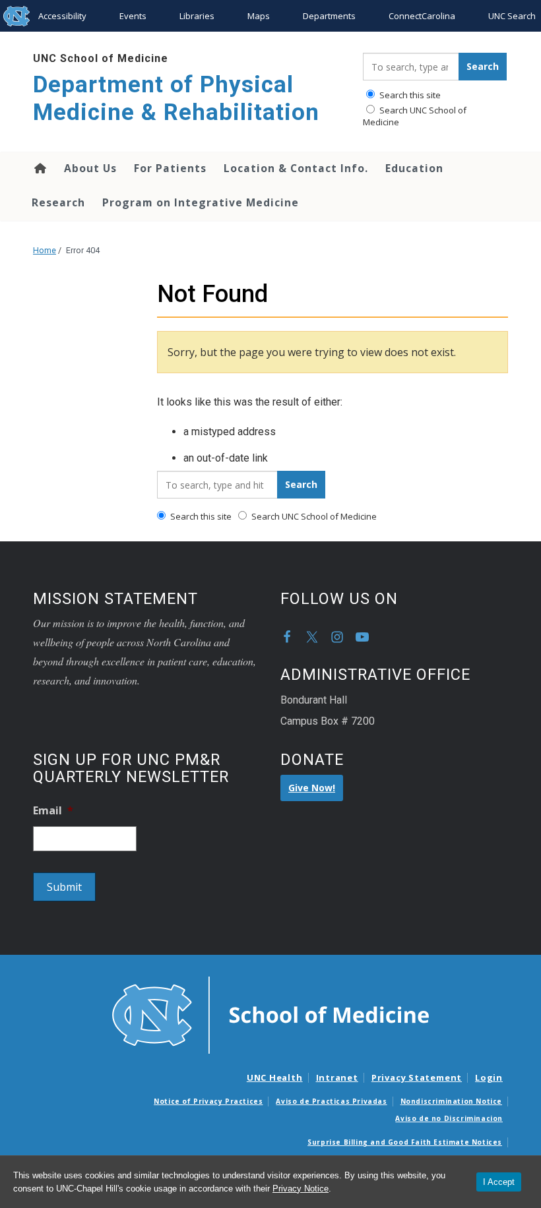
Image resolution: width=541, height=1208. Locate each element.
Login (489, 1077)
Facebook (287, 637)
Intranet (337, 1077)
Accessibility (62, 16)
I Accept (499, 1182)
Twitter (312, 637)
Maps (258, 16)
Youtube (362, 637)
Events (132, 16)
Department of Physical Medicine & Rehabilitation (176, 98)
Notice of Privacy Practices (208, 1101)
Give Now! (311, 787)
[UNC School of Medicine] (270, 1014)
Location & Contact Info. (296, 168)
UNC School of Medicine (100, 58)
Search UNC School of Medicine (414, 116)
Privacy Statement (416, 1077)
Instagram (337, 637)
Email (53, 811)
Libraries (196, 16)
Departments (329, 16)
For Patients (170, 168)
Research (58, 202)
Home (39, 168)
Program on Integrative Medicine (200, 202)
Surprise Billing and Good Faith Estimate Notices (404, 1142)
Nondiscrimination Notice (451, 1101)
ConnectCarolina (422, 16)
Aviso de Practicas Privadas (331, 1101)
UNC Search (512, 16)
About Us (90, 168)
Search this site (409, 95)
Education (414, 168)
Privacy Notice (300, 1188)
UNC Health (275, 1077)
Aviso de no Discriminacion (449, 1118)
